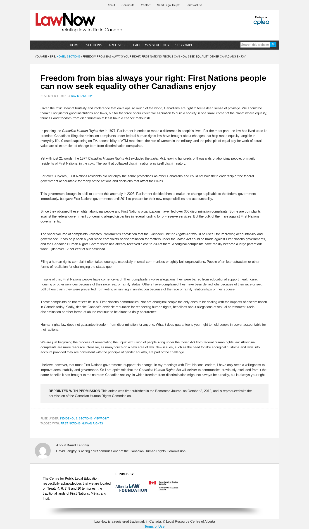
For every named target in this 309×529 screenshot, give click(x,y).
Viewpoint (101, 418)
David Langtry (82, 96)
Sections (86, 418)
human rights (92, 423)
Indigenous (68, 418)
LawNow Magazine (68, 26)
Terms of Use (154, 526)
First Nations (70, 423)
